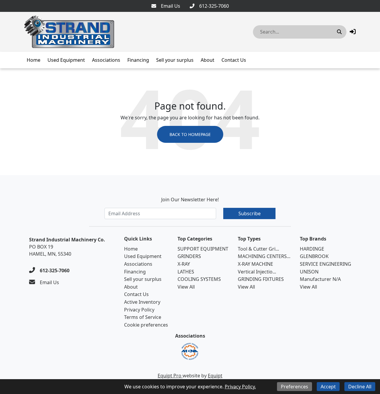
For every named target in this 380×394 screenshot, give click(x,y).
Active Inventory (142, 302)
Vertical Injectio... (257, 271)
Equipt (215, 375)
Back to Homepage (190, 134)
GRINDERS (189, 256)
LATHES (186, 271)
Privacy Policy (139, 309)
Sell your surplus (175, 60)
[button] (353, 32)
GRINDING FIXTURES (261, 279)
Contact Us (233, 60)
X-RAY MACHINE (255, 264)
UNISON (309, 271)
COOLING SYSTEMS (199, 279)
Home (33, 60)
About (207, 60)
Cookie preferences (146, 325)
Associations (106, 60)
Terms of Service (142, 317)
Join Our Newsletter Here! (190, 199)
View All (186, 287)
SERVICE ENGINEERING (325, 264)
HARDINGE (312, 249)
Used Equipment (66, 60)
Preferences (294, 386)
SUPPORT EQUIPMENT (203, 249)
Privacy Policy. (240, 386)
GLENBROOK (314, 256)
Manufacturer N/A (320, 279)
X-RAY (184, 264)
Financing (138, 60)
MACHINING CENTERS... (264, 256)
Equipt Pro (170, 375)
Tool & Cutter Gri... (258, 249)
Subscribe (249, 213)
